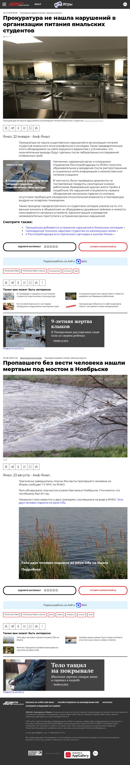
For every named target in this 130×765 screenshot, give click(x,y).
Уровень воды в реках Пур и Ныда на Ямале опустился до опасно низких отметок (100, 638)
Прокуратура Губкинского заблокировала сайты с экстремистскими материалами (100, 305)
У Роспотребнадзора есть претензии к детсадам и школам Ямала (69, 234)
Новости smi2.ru (13, 348)
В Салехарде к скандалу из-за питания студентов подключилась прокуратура (36, 295)
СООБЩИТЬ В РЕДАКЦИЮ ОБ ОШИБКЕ (43, 706)
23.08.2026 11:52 (10, 358)
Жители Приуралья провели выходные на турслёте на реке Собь (37, 648)
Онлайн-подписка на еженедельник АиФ (78, 702)
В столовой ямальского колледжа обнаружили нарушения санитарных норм (38, 305)
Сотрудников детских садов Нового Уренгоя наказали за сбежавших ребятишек (101, 295)
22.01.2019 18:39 (10, 13)
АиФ (5, 459)
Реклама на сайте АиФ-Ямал (40, 702)
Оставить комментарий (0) (103, 247)
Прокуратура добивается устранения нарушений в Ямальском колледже (74, 227)
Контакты (107, 702)
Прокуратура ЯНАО (93, 120)
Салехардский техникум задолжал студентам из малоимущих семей (71, 230)
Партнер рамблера (53, 753)
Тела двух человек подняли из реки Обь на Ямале (64, 563)
